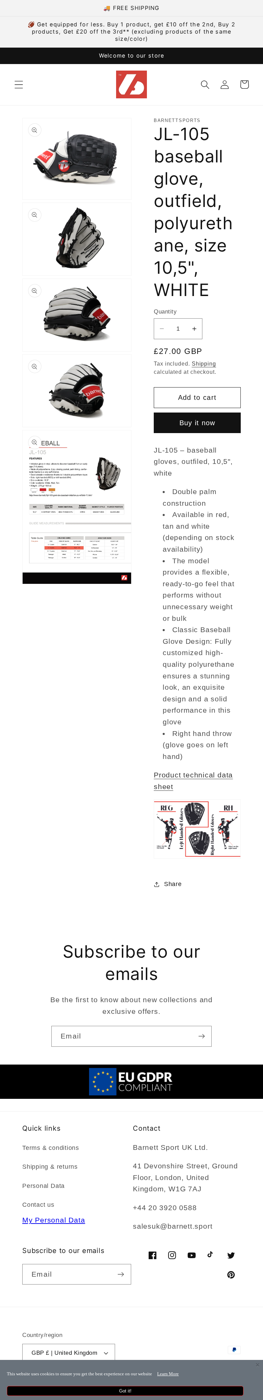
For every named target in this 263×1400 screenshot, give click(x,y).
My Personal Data (53, 1220)
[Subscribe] (201, 1036)
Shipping (204, 364)
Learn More (168, 1373)
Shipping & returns (50, 1166)
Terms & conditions (50, 1147)
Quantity (165, 311)
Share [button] (173, 884)
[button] (18, 84)
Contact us (38, 1204)
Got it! (125, 1390)
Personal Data (43, 1185)
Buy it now (197, 423)
